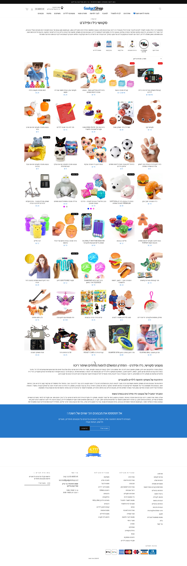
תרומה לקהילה (158, 497)
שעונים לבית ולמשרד (128, 504)
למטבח (105, 13)
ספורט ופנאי (82, 13)
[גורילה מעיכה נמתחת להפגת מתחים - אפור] (67, 207)
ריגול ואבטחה (130, 490)
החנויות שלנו (158, 480)
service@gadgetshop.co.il (68, 480)
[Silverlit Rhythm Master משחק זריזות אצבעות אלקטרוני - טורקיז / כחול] (95, 248)
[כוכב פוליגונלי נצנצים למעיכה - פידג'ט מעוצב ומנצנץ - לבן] (96, 209)
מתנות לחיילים (104, 514)
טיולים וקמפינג (130, 530)
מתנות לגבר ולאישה (128, 517)
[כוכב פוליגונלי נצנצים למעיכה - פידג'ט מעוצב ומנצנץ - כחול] (88, 209)
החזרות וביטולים (157, 490)
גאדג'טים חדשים (129, 480)
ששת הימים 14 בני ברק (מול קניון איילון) (53, 8)
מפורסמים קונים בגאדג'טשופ (153, 487)
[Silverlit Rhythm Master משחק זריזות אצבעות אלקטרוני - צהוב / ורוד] (92, 248)
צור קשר (160, 524)
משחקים (57, 13)
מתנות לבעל (105, 483)
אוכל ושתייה (131, 514)
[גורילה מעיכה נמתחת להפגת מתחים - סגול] (64, 207)
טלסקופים (106, 497)
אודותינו (160, 474)
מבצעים (41, 13)
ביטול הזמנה (158, 494)
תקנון (161, 514)
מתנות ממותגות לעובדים (155, 517)
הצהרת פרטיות (158, 507)
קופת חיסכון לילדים (103, 507)
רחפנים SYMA (104, 490)
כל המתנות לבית (129, 497)
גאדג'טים (127, 13)
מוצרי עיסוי (131, 520)
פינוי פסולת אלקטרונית (155, 510)
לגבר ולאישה (94, 13)
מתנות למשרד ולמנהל (127, 500)
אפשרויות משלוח (157, 484)
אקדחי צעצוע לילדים (128, 540)
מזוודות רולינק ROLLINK (101, 500)
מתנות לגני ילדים (103, 487)
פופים (133, 507)
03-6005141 (39, 9)
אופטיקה (132, 527)
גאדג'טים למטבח (129, 510)
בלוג (161, 520)
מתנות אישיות (105, 510)
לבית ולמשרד (116, 13)
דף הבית (94, 19)
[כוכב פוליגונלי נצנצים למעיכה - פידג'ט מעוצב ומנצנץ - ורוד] (93, 209)
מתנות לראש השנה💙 (141, 13)
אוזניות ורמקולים (129, 493)
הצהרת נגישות (158, 500)
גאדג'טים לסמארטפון (128, 487)
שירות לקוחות (158, 477)
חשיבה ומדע (105, 480)
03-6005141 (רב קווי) (70, 476)
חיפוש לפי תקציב (103, 517)
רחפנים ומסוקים (129, 537)
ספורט (132, 524)
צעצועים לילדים (69, 13)
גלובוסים (106, 493)
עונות (133, 534)
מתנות (49, 13)
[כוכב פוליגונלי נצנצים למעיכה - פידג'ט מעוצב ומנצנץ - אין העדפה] (99, 209)
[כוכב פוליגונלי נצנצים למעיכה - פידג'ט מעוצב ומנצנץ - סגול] (91, 209)
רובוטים (106, 504)
